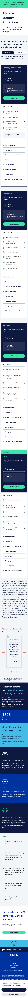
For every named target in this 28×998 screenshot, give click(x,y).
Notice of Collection (14, 963)
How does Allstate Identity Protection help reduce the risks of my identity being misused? (14, 871)
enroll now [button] (14, 98)
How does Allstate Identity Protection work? (14, 843)
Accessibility (14, 967)
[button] (24, 111)
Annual (20, 52)
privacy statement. (15, 985)
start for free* (14, 932)
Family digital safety (11, 169)
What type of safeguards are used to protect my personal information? (14, 886)
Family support (9, 174)
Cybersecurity (9, 164)
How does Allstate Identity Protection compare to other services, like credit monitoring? (14, 856)
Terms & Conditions (14, 965)
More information (14, 994)
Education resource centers (13, 179)
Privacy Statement (14, 961)
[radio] (14, 79)
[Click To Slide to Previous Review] (3, 652)
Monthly (7, 52)
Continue (14, 989)
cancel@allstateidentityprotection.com (13, 610)
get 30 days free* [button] (14, 224)
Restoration (8, 150)
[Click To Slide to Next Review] (24, 652)
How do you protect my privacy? (13, 898)
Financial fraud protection (13, 155)
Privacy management (11, 159)
